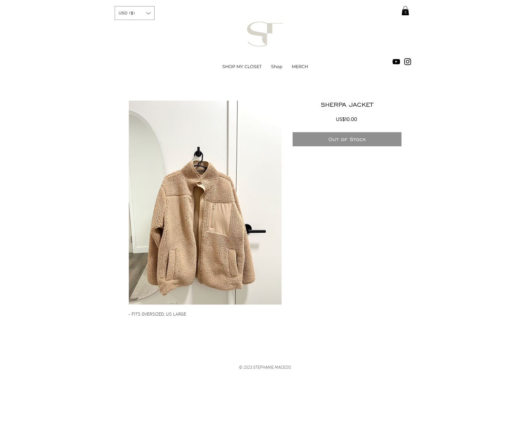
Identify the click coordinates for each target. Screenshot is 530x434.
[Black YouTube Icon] (396, 61)
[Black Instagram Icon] (407, 61)
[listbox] (135, 13)
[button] (135, 13)
